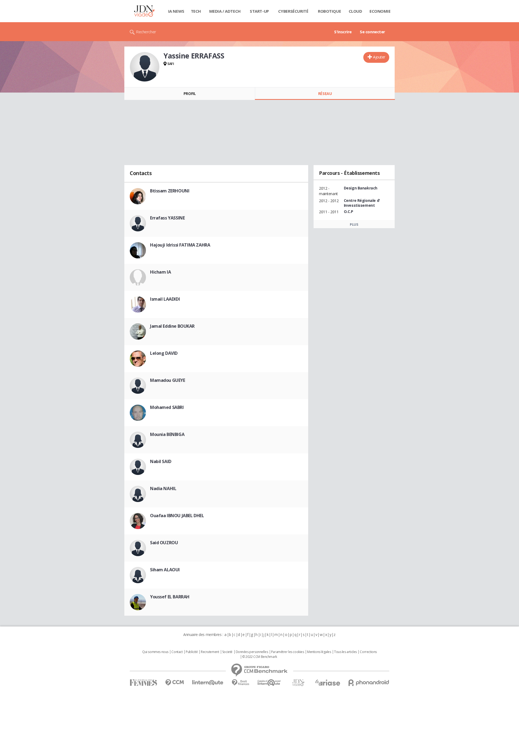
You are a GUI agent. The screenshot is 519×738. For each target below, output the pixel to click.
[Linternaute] (208, 682)
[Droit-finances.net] (240, 682)
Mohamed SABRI (167, 407)
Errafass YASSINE (167, 218)
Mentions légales (319, 652)
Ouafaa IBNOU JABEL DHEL (177, 516)
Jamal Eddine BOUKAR (172, 326)
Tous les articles (345, 652)
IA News (176, 11)
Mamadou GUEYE (167, 380)
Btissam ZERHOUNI (169, 191)
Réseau (325, 93)
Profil (190, 93)
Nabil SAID (160, 461)
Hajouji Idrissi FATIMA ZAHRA (180, 245)
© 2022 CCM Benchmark (259, 657)
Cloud (355, 11)
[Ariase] (327, 682)
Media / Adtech (225, 11)
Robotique (329, 11)
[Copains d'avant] (269, 682)
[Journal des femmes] (143, 682)
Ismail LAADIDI (165, 299)
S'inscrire (343, 31)
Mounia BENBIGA (167, 434)
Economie (380, 11)
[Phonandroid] (368, 682)
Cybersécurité (293, 11)
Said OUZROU (164, 543)
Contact (176, 652)
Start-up (259, 11)
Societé (227, 652)
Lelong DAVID (164, 353)
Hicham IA (160, 272)
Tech (196, 11)
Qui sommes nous (155, 652)
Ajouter (379, 57)
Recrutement (210, 652)
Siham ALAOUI (165, 570)
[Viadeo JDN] (298, 682)
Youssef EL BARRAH (169, 597)
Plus (354, 224)
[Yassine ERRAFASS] (144, 67)
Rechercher (146, 31)
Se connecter (372, 31)
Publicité (192, 652)
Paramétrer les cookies (287, 652)
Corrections (368, 652)
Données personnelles (252, 652)
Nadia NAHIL (163, 488)
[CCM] (174, 682)
